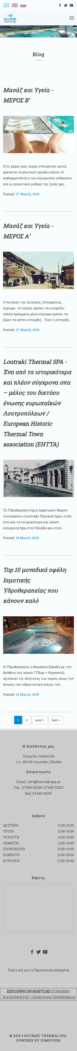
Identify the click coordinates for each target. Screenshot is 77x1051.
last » (56, 720)
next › (40, 720)
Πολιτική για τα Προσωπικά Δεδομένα (38, 970)
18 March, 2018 (27, 538)
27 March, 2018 (27, 194)
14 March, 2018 (27, 694)
